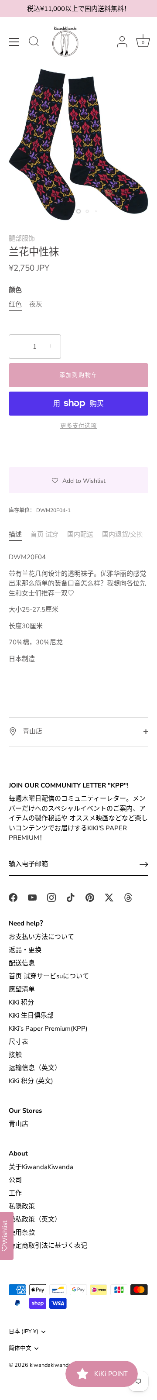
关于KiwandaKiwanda (41, 1167)
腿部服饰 (22, 238)
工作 (15, 1193)
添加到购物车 (78, 375)
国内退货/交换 (122, 534)
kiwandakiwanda (51, 1365)
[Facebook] (13, 896)
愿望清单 (22, 989)
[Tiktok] (70, 896)
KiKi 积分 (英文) (31, 1081)
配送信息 (22, 963)
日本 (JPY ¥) (23, 1331)
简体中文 (20, 1348)
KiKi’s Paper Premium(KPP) (48, 1028)
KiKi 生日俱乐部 (31, 1015)
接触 (15, 1054)
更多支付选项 (78, 426)
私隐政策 (22, 1206)
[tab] (20, 535)
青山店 (31, 731)
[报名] (144, 864)
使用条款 (22, 1232)
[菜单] (14, 42)
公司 (15, 1180)
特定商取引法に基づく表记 (48, 1245)
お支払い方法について (41, 936)
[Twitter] (109, 896)
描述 (15, 534)
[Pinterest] (89, 896)
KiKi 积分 (21, 1002)
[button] (78, 480)
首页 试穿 (44, 534)
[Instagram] (51, 896)
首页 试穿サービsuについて (49, 976)
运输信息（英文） (35, 1067)
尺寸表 (18, 1041)
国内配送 (80, 534)
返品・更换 (25, 950)
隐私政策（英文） (35, 1219)
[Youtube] (32, 896)
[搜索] (34, 42)
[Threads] (128, 896)
